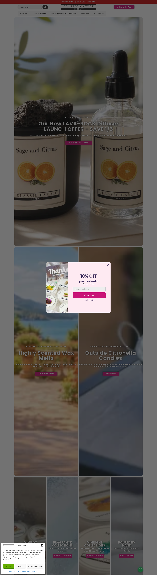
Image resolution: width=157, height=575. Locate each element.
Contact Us (34, 571)
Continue (89, 295)
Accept (8, 566)
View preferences (35, 566)
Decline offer (89, 300)
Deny (20, 566)
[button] (42, 545)
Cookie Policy (13, 571)
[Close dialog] (108, 265)
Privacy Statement (23, 571)
